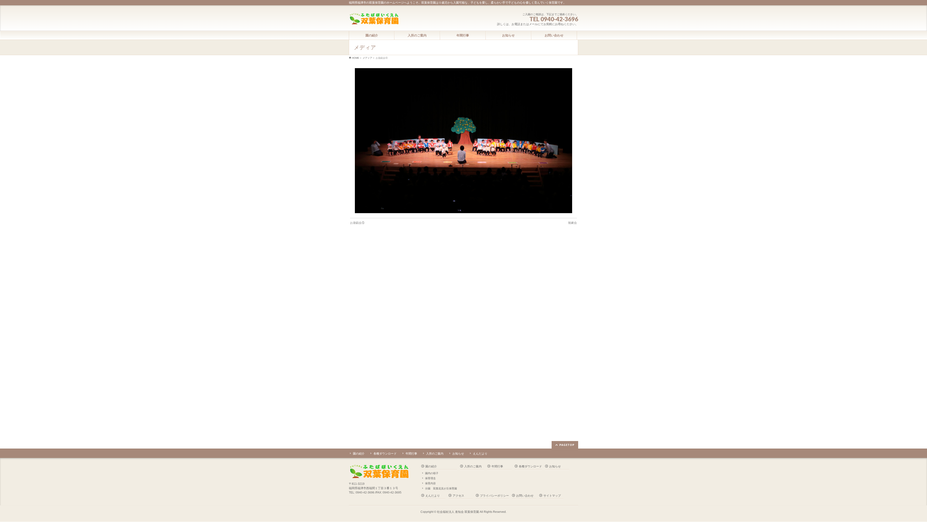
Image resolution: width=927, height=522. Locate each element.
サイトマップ (552, 495)
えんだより (480, 453)
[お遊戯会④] (463, 140)
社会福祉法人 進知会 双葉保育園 (458, 512)
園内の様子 (431, 473)
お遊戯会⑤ (357, 223)
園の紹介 (359, 453)
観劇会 (572, 223)
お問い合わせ (525, 495)
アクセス (458, 495)
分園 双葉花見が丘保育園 (441, 488)
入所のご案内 (434, 453)
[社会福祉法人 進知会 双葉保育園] (374, 19)
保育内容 (430, 483)
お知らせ (458, 453)
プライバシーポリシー (494, 495)
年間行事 (411, 453)
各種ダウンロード (385, 453)
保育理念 (430, 478)
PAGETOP (567, 444)
